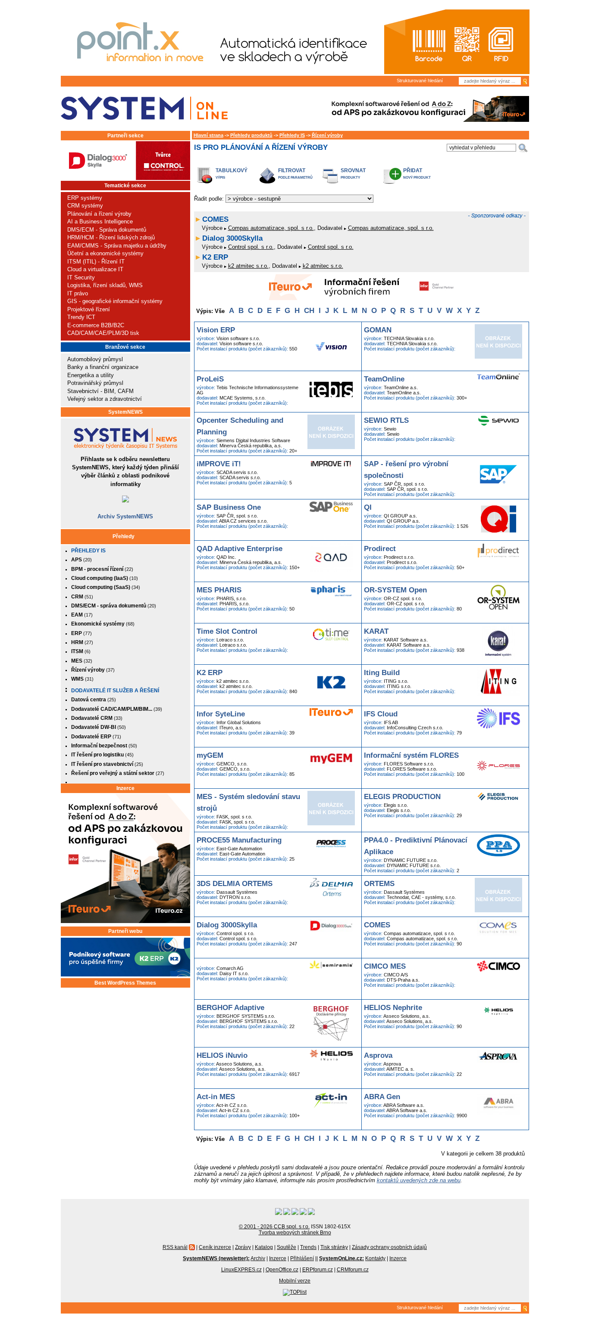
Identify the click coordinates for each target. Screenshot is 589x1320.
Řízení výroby (327, 135)
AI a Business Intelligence (100, 221)
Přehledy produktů (251, 135)
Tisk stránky (334, 1247)
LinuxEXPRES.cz (241, 1270)
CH (309, 311)
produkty (350, 178)
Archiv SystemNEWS (125, 516)
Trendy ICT (81, 317)
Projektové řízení (88, 309)
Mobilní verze (294, 1281)
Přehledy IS (88, 551)
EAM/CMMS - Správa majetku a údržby (116, 245)
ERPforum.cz (317, 1270)
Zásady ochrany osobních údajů (389, 1247)
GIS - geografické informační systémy (115, 301)
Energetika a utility (90, 375)
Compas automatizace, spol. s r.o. (271, 228)
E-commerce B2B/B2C (95, 325)
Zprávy (243, 1247)
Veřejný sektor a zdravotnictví (104, 399)
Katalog (264, 1247)
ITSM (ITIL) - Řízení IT (96, 261)
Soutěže (286, 1247)
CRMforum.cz (353, 1270)
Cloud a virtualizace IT (95, 269)
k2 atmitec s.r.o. (248, 266)
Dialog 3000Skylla (232, 238)
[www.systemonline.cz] (144, 108)
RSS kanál (175, 1247)
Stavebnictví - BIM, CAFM (100, 391)
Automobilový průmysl (95, 359)
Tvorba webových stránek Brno (295, 1233)
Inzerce (125, 788)
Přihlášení (302, 1258)
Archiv (258, 1258)
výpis (220, 178)
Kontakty (375, 1258)
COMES (215, 219)
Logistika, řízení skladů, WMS (105, 285)
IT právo (77, 293)
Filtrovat (291, 170)
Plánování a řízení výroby (99, 214)
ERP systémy (84, 198)
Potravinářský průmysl (95, 383)
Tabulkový (232, 170)
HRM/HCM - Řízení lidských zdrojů (111, 237)
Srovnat (353, 170)
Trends (308, 1247)
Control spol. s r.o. (251, 247)
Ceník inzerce (215, 1247)
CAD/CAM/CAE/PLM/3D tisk (103, 333)
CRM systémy (85, 205)
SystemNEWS (125, 412)
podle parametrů (295, 178)
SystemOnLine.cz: (341, 1258)
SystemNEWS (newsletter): (216, 1258)
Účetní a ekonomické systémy (105, 253)
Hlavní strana (208, 135)
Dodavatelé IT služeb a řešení (115, 691)
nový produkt (417, 178)
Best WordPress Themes (125, 983)
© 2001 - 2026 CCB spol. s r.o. (274, 1227)
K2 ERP (215, 257)
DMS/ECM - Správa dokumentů (106, 229)
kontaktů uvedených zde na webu (419, 1180)
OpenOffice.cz (282, 1270)
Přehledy (124, 536)
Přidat (412, 170)
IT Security (81, 277)
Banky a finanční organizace (102, 367)
